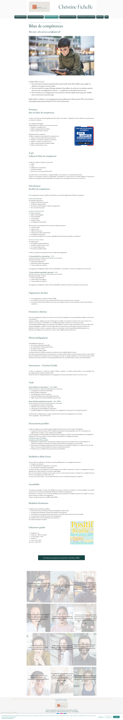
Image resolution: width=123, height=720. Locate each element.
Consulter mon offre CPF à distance (38, 438)
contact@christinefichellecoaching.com (38, 324)
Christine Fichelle (52, 298)
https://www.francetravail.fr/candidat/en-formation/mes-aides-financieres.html (50, 447)
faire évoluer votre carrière (60, 118)
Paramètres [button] (100, 717)
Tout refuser (108, 717)
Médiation (77, 711)
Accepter (116, 717)
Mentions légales (69, 710)
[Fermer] (121, 717)
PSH (73, 711)
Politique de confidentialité (8, 718)
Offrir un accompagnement (50, 711)
